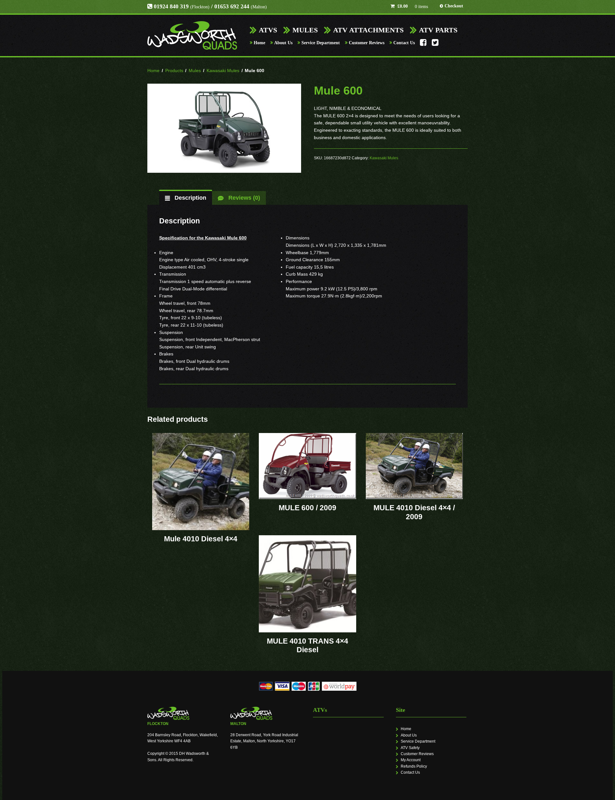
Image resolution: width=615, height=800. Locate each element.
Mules (305, 30)
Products (174, 70)
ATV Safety (410, 748)
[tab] (185, 198)
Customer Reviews (366, 42)
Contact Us (404, 42)
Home (259, 42)
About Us (283, 42)
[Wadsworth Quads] (192, 35)
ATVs (268, 30)
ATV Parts (438, 30)
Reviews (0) (243, 198)
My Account (411, 760)
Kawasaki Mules (223, 70)
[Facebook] (423, 44)
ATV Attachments (368, 30)
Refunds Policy (414, 766)
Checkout (454, 6)
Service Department (320, 42)
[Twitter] (435, 44)
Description (189, 198)
